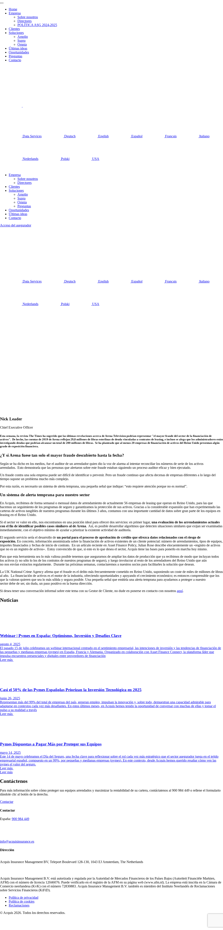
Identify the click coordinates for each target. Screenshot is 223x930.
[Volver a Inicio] (17, 72)
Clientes (14, 29)
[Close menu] (1, 3)
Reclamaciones (19, 905)
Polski (64, 159)
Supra (21, 40)
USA (95, 159)
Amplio (22, 36)
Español (136, 136)
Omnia (22, 44)
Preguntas (15, 56)
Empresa (15, 13)
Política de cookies (21, 901)
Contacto (15, 60)
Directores (24, 21)
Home (13, 9)
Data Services (32, 136)
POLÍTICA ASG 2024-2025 (37, 25)
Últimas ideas (18, 48)
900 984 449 (20, 819)
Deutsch (69, 136)
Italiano (203, 136)
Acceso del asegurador (15, 225)
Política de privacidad (23, 897)
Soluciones (16, 33)
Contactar (6, 802)
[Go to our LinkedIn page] (11, 106)
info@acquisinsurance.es (17, 841)
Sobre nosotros (27, 17)
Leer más (6, 772)
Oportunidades (19, 52)
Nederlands (30, 159)
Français (170, 136)
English (103, 136)
